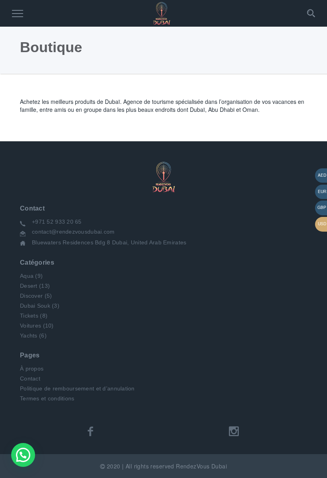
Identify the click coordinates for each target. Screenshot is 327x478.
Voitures (30, 325)
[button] (23, 455)
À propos (31, 368)
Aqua (26, 276)
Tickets (29, 315)
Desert (28, 286)
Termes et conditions (47, 398)
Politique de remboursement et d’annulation (77, 388)
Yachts (28, 335)
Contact (30, 378)
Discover (31, 296)
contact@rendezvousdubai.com (73, 231)
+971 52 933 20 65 (57, 222)
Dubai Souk (35, 305)
